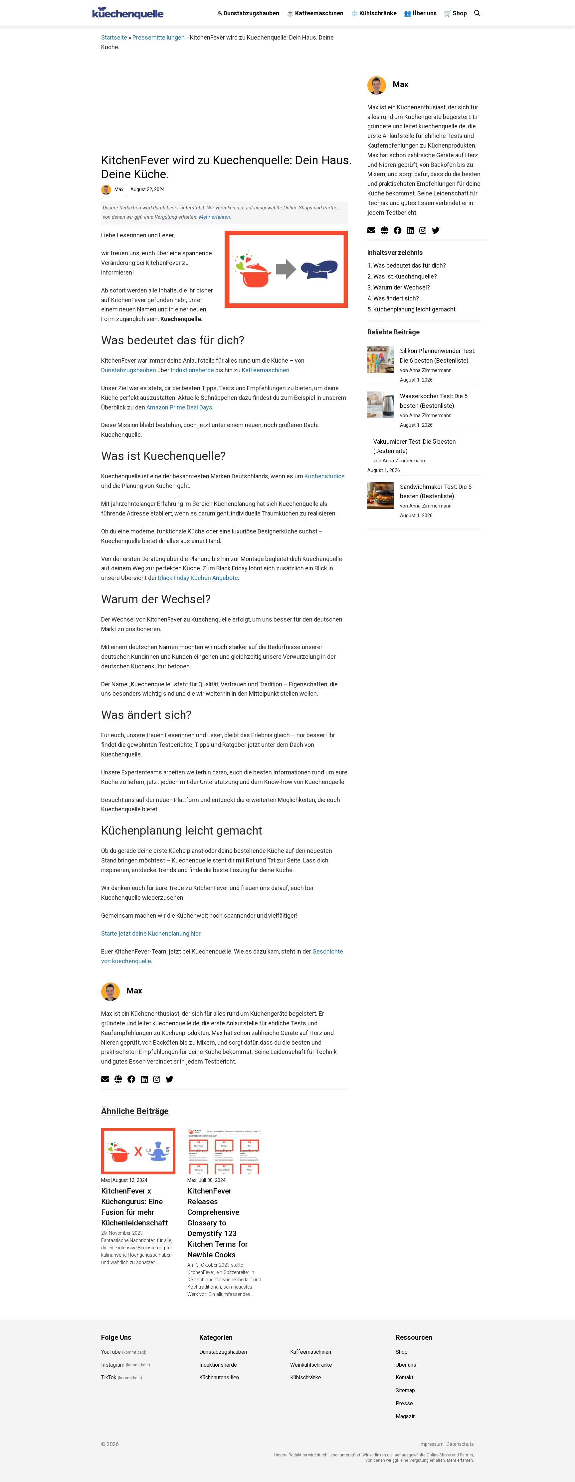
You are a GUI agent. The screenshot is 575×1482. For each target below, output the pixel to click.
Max (134, 990)
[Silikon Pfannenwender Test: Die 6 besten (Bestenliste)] (380, 361)
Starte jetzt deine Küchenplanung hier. (151, 933)
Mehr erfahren (214, 217)
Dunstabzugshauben (128, 370)
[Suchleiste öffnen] (477, 13)
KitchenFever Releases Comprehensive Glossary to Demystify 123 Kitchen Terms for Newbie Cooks (217, 1223)
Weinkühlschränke (311, 1365)
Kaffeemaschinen (265, 370)
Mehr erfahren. (460, 1460)
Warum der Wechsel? (398, 287)
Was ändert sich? (393, 298)
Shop (402, 1352)
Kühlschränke (305, 1378)
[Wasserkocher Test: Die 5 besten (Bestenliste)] (380, 406)
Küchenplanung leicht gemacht (411, 309)
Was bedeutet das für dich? (406, 265)
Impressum (431, 1444)
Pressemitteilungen (158, 37)
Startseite (114, 37)
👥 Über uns (420, 13)
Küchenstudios (324, 476)
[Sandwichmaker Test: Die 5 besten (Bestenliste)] (380, 497)
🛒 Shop (455, 13)
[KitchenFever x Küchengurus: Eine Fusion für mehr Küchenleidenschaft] (138, 1169)
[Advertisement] (224, 102)
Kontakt (404, 1378)
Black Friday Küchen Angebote (198, 577)
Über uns (406, 1365)
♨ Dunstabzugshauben (248, 13)
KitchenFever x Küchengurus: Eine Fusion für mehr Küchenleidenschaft (134, 1207)
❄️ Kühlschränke (374, 13)
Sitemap (405, 1390)
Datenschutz (460, 1444)
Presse (404, 1403)
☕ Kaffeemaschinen (315, 13)
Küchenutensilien (219, 1378)
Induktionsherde (192, 370)
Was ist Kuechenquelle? (402, 276)
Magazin (406, 1416)
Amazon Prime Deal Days (179, 407)
